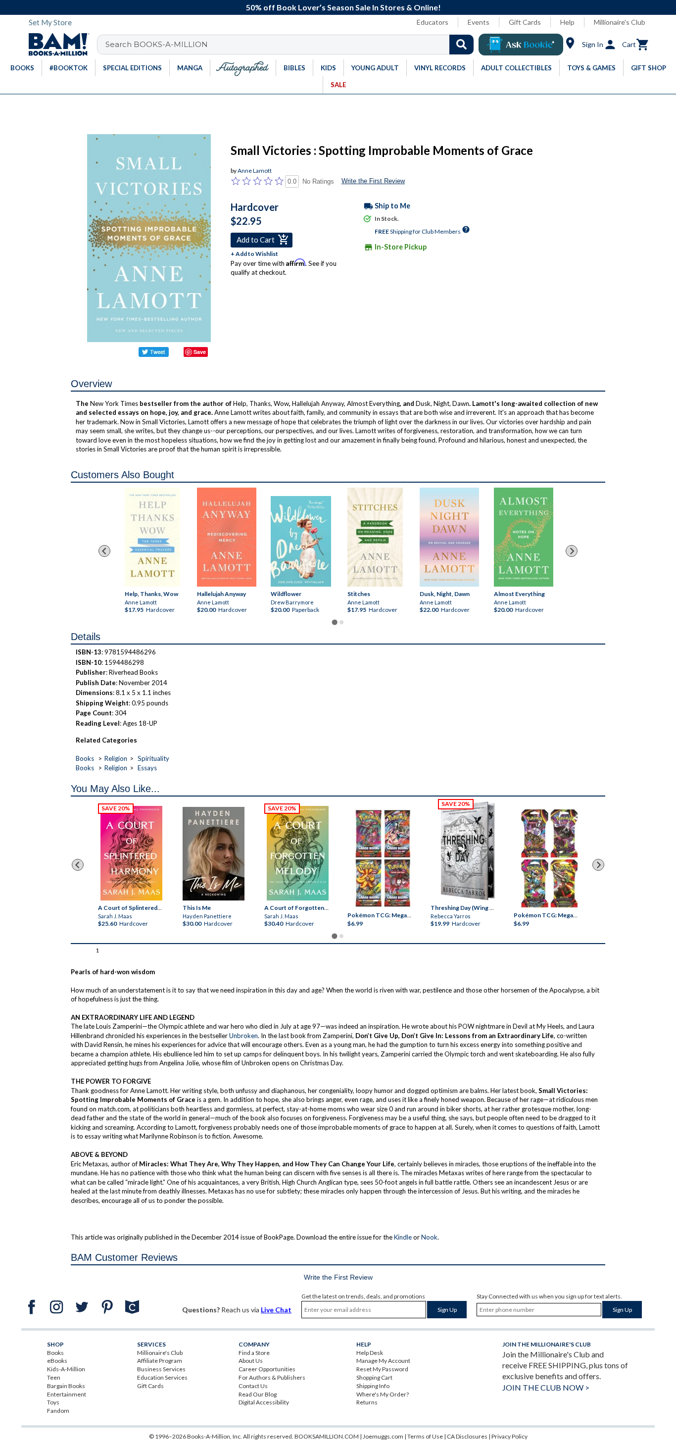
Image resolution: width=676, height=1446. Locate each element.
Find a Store (254, 1352)
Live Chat (276, 1309)
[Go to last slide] (104, 551)
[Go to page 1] (334, 622)
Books (85, 758)
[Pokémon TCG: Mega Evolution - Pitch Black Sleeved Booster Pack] (549, 858)
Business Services (161, 1369)
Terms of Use (425, 1436)
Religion (115, 758)
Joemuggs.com (383, 1436)
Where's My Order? (382, 1394)
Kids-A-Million (66, 1369)
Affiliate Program (159, 1360)
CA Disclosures (467, 1436)
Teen (53, 1377)
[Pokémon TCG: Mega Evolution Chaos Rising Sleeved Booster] (382, 858)
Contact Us (253, 1386)
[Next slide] (572, 551)
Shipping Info (372, 1386)
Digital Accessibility (264, 1402)
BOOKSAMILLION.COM (326, 1436)
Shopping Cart (374, 1377)
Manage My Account (383, 1360)
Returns (367, 1402)
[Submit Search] (461, 44)
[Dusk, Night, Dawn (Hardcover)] (449, 537)
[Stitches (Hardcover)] (375, 537)
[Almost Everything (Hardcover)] (523, 537)
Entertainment (66, 1394)
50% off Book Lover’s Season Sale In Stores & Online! (343, 7)
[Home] (55, 44)
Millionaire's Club (619, 22)
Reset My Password (382, 1369)
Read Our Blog (258, 1394)
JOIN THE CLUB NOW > (545, 1387)
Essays (147, 768)
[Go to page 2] (341, 622)
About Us (251, 1360)
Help (567, 22)
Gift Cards (525, 22)
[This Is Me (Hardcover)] (213, 853)
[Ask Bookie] (521, 44)
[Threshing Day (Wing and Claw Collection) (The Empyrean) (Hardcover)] (467, 850)
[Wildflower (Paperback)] (301, 541)
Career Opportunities (267, 1369)
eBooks (57, 1360)
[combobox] (291, 44)
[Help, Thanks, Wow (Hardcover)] (152, 537)
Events (478, 22)
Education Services (162, 1377)
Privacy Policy (509, 1436)
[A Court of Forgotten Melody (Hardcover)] (298, 853)
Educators (432, 22)
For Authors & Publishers (272, 1377)
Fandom (58, 1410)
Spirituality (153, 758)
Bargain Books (66, 1386)
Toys (53, 1402)
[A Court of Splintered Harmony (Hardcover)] (131, 853)
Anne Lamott (255, 170)
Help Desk (369, 1352)
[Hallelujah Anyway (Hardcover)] (226, 537)
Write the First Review (373, 181)
